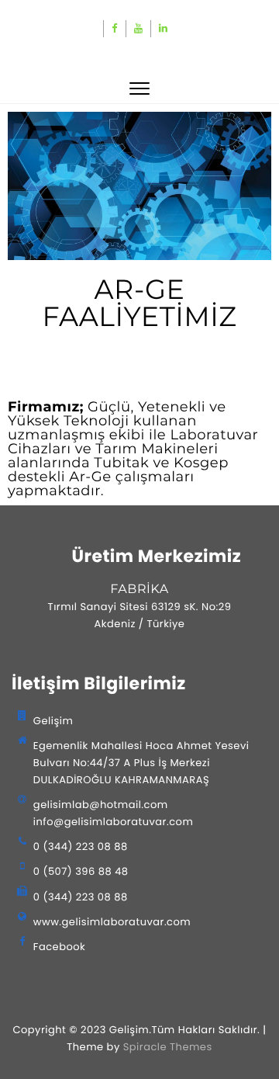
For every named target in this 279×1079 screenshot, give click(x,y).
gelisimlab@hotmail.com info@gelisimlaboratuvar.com (113, 813)
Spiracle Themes (167, 1046)
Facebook (59, 946)
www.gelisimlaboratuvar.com (112, 921)
